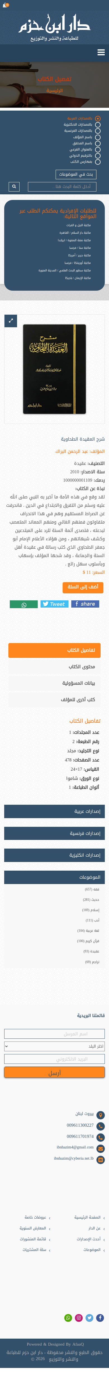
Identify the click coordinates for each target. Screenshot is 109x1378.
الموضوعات (92, 1250)
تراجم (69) (92, 962)
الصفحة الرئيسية (87, 1217)
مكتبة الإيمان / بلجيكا (78, 278)
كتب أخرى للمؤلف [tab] (78, 699)
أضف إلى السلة (83, 586)
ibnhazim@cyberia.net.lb (74, 1158)
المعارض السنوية (33, 1228)
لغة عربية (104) (88, 931)
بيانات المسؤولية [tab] (78, 683)
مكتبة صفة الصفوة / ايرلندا (74, 240)
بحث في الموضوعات (76, 174)
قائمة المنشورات (33, 1239)
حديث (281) (91, 900)
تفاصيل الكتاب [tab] (81, 650)
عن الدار (95, 1228)
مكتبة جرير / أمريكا (79, 255)
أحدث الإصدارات (89, 1239)
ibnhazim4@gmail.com (75, 1147)
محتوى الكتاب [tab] (82, 666)
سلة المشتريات (34, 1250)
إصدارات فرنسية (85, 833)
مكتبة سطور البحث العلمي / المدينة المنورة (65, 270)
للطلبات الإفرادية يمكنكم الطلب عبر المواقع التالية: (58, 213)
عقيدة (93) (91, 951)
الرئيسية (54, 91)
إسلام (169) (90, 910)
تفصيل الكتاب (54, 79)
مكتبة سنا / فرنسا (80, 247)
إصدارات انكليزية (85, 855)
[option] (50, 282)
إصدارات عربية (87, 811)
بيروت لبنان (84, 1114)
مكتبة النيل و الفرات (79, 225)
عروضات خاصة (35, 1217)
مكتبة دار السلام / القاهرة (75, 232)
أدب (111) (92, 920)
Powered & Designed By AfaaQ (55, 1344)
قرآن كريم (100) (88, 941)
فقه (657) (92, 889)
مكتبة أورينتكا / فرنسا (78, 263)
